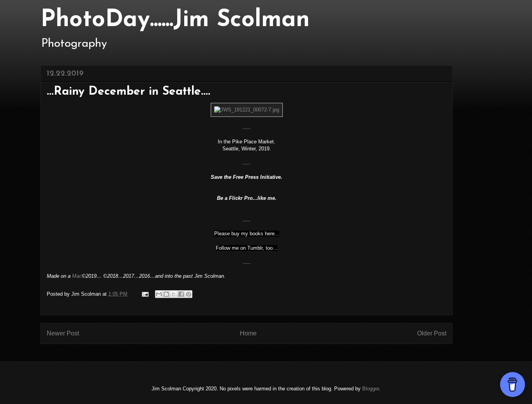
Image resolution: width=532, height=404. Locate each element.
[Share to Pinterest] (188, 294)
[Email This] (159, 294)
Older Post (431, 333)
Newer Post (63, 333)
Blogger (370, 389)
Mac (77, 276)
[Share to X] (174, 294)
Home (248, 333)
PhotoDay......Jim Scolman (175, 20)
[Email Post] (144, 294)
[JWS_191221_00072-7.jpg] (247, 110)
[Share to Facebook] (181, 294)
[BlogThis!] (166, 294)
